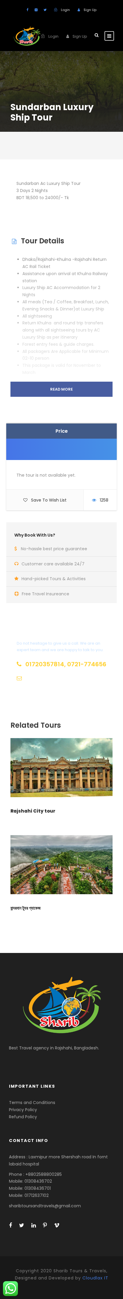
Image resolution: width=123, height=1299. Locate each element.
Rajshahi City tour (32, 811)
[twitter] (45, 9)
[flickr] (36, 9)
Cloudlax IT (95, 1278)
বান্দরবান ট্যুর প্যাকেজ (25, 908)
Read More (61, 389)
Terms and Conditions (62, 692)
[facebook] (27, 9)
